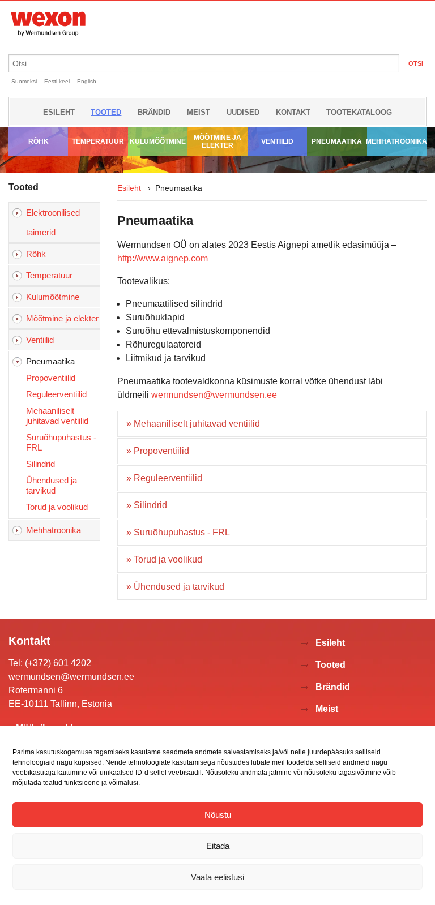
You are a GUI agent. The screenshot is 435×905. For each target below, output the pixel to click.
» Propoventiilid (157, 451)
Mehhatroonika (397, 141)
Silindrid (40, 464)
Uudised (243, 112)
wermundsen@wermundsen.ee (214, 395)
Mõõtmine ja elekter (217, 141)
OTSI (415, 63)
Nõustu (217, 815)
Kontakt (293, 112)
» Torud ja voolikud (164, 559)
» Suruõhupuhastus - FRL (178, 532)
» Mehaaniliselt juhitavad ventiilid (193, 423)
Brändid (154, 112)
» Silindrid (146, 505)
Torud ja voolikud (57, 507)
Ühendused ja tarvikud (51, 485)
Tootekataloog (359, 112)
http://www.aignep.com (162, 258)
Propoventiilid (50, 378)
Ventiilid (277, 141)
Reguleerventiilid (56, 394)
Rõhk (38, 141)
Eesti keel (57, 81)
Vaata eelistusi (217, 877)
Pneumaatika (337, 141)
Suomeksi (24, 81)
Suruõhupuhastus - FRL (61, 442)
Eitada (217, 846)
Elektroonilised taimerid (53, 222)
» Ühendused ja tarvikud (175, 586)
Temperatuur (98, 141)
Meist (198, 112)
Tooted (106, 112)
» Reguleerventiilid (164, 478)
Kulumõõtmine (158, 141)
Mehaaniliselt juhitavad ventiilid (57, 416)
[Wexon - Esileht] (48, 38)
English (86, 81)
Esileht (59, 112)
